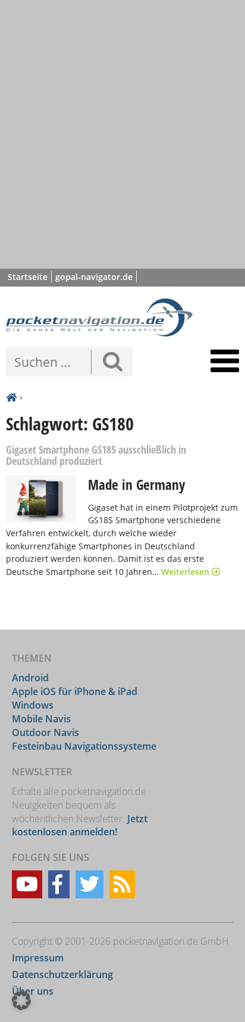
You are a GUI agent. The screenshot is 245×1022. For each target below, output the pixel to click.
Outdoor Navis (45, 732)
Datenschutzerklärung (62, 974)
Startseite (28, 276)
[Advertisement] (122, 134)
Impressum (38, 957)
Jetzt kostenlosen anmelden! (79, 825)
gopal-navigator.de (94, 276)
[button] (21, 1000)
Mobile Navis (41, 718)
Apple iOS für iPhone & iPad (74, 691)
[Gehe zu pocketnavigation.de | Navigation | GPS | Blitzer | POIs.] (11, 397)
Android (30, 677)
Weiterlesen (186, 571)
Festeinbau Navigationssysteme (84, 746)
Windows (33, 705)
